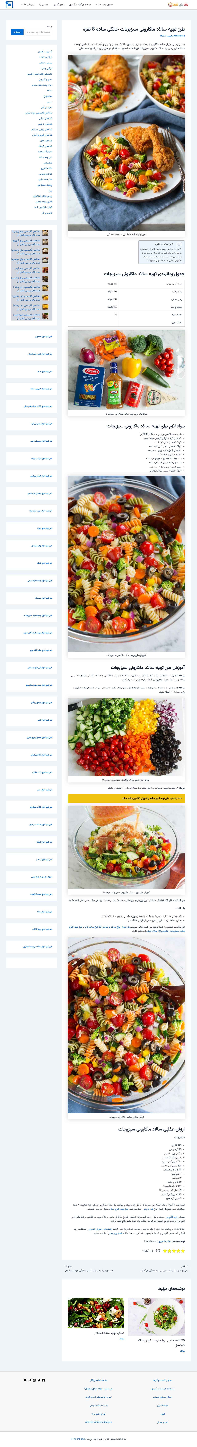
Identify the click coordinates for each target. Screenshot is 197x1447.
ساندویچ (48, 96)
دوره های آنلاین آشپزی (80, 5)
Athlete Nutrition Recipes (98, 1422)
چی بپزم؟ (43, 5)
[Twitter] (39, 1380)
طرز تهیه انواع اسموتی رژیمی (41, 441)
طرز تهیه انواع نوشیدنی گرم (41, 423)
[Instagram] (34, 1380)
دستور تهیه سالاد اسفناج (109, 1333)
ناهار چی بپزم (116, 1233)
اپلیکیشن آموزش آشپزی (100, 1229)
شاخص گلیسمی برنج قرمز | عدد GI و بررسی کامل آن (27, 270)
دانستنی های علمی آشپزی (39, 74)
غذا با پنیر (148, 1209)
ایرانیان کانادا (46, 57)
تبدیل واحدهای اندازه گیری (99, 1397)
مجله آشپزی (163, 1405)
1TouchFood (78, 1439)
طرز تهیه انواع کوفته (44, 842)
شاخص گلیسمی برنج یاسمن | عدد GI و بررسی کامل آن (25, 252)
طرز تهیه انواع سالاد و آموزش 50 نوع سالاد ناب (107, 927)
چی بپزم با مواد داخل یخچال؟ (98, 1389)
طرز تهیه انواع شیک (44, 563)
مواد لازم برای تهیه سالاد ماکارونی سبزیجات (160, 253)
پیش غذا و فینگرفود (42, 196)
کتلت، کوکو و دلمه (43, 207)
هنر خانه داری (45, 180)
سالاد (182, 1351)
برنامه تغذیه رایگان (98, 1380)
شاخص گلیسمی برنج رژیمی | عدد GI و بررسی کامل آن (26, 233)
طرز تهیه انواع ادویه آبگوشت (41, 894)
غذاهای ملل (46, 141)
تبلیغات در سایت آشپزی (162, 1389)
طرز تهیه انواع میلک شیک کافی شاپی (38, 632)
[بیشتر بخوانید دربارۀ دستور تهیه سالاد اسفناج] (96, 1313)
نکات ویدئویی (45, 174)
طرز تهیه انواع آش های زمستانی (40, 667)
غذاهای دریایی (45, 124)
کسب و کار (47, 213)
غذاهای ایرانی (45, 118)
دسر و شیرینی (45, 80)
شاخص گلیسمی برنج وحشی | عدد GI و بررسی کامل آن (25, 279)
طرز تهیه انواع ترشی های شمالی (40, 354)
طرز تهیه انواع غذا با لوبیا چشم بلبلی (38, 406)
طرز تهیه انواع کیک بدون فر (41, 458)
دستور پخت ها (106, 5)
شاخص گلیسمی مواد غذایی (38, 113)
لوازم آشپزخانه (45, 152)
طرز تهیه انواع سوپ (44, 371)
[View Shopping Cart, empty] (9, 4)
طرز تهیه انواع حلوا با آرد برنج (41, 650)
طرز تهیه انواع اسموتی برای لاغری (39, 737)
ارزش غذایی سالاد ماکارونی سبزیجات (163, 260)
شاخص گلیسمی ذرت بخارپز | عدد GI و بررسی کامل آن (26, 298)
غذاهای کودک (45, 146)
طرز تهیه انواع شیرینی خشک (41, 388)
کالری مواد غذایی (44, 202)
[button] (97, 4)
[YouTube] (25, 1380)
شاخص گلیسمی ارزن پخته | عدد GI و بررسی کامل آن (26, 289)
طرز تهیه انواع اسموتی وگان (41, 702)
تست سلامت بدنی (98, 1405)
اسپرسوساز (162, 1422)
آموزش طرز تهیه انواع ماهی (41, 877)
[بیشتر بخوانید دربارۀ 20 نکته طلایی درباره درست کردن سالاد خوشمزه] (156, 1317)
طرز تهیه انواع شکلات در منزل (40, 824)
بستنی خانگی (45, 63)
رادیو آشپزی (58, 5)
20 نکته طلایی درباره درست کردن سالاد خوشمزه (161, 1343)
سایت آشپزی (165, 1241)
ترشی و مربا (46, 68)
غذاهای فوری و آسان (42, 135)
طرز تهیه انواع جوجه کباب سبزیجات (38, 615)
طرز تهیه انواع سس (44, 789)
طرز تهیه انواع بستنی (44, 859)
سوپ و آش (46, 107)
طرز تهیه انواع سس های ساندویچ (39, 685)
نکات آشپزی (46, 168)
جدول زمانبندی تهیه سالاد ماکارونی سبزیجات (159, 249)
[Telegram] (29, 1380)
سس (49, 102)
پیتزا (50, 191)
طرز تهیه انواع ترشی (44, 720)
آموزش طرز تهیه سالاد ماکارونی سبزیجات (161, 257)
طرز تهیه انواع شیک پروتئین (41, 476)
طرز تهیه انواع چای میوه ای (41, 545)
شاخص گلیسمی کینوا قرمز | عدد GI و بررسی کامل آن (26, 317)
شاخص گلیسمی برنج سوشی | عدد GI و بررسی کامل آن (25, 261)
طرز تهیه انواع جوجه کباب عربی (40, 580)
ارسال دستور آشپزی (162, 1397)
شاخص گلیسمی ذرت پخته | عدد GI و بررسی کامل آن (26, 307)
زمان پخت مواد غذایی (41, 85)
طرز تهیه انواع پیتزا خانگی (42, 929)
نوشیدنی (48, 163)
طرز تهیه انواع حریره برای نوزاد (40, 510)
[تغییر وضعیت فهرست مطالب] (178, 244)
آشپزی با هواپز (45, 52)
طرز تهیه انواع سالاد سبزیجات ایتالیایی (37, 946)
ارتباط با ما (29, 5)
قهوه (162, 1414)
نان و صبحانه (45, 157)
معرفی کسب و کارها (162, 1380)
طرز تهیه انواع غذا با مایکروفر (41, 807)
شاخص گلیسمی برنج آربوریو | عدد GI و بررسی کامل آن (26, 242)
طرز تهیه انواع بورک (44, 528)
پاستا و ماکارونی (44, 185)
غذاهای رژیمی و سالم (42, 130)
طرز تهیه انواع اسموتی (43, 336)
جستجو (49, 26)
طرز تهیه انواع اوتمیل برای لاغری (40, 493)
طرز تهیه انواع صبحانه (43, 598)
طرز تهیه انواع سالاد (118, 1209)
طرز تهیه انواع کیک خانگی (42, 772)
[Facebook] (43, 1380)
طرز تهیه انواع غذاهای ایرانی (41, 755)
